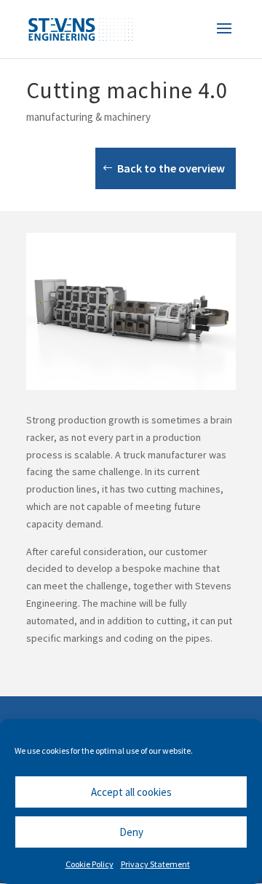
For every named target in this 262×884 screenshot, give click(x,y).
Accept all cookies (131, 792)
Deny (131, 832)
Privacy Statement (155, 864)
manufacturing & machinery (88, 117)
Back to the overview (171, 168)
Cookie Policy (90, 864)
